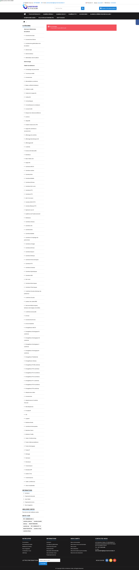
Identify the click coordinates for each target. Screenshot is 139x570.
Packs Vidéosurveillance (31, 442)
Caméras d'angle (30, 244)
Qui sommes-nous (51, 553)
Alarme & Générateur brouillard (100, 14)
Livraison (27, 493)
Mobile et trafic (29, 422)
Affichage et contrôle (31, 135)
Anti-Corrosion (29, 198)
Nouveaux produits (27, 544)
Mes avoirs (73, 546)
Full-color (27, 279)
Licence (27, 117)
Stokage (27, 454)
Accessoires (83, 14)
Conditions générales (52, 544)
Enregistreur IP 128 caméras (32, 365)
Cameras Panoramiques (32, 259)
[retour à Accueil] (24, 22)
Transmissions (29, 477)
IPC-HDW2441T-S (36, 526)
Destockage (61, 18)
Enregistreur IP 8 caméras (32, 388)
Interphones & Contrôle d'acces (31, 401)
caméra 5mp (27, 531)
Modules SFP (28, 470)
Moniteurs (28, 154)
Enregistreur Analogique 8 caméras (31, 352)
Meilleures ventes (28, 509)
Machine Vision (29, 430)
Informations (27, 490)
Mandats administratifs (52, 550)
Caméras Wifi (29, 275)
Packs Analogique (30, 446)
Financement (50, 548)
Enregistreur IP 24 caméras (32, 372)
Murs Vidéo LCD (29, 158)
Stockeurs (28, 462)
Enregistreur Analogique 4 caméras (31, 345)
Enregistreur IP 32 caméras (32, 376)
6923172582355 (33, 524)
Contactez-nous (26, 550)
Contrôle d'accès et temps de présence (32, 292)
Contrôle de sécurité (30, 312)
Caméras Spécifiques (31, 271)
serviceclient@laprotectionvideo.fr (105, 550)
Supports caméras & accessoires (30, 130)
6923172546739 (27, 528)
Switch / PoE (28, 473)
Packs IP (27, 450)
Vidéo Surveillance (29, 65)
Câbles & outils (29, 89)
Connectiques (29, 101)
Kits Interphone (29, 406)
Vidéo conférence (30, 481)
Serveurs (27, 458)
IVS (26, 414)
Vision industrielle (30, 485)
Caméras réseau (48, 14)
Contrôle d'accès (30, 297)
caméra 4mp (37, 528)
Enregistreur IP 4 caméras (32, 380)
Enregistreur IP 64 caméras (32, 384)
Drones (27, 316)
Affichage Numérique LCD (32, 139)
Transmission (28, 466)
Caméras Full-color (30, 186)
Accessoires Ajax (29, 35)
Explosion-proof (29, 210)
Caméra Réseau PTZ (30, 206)
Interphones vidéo (29, 18)
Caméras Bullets (29, 178)
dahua (25, 524)
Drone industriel (29, 323)
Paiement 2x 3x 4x (29, 502)
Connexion (113, 2)
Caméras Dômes (30, 182)
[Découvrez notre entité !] (69, 0)
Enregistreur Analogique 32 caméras (32, 339)
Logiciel (27, 418)
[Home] (25, 14)
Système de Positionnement (32, 214)
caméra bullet (38, 521)
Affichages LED (29, 143)
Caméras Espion (29, 252)
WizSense (28, 218)
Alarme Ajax (28, 50)
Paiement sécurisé (30, 496)
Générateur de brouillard (32, 57)
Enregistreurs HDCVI (30, 327)
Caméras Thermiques (31, 287)
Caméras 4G (28, 225)
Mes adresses (74, 548)
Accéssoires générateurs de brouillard (32, 45)
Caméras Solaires (30, 267)
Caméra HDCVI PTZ (30, 202)
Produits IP (28, 410)
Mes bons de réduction (77, 553)
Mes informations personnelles (79, 550)
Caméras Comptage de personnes (31, 239)
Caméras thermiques (31, 283)
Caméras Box (29, 174)
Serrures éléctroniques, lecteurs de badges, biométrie (32, 307)
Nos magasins (28, 505)
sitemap (24, 553)
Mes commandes (75, 542)
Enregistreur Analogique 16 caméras (31, 333)
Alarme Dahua (29, 53)
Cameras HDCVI (60, 14)
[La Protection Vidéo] (37, 6)
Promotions (25, 542)
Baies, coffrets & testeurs (31, 85)
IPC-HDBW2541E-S (28, 519)
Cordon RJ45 (28, 109)
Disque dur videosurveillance (33, 113)
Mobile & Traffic (29, 434)
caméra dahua (27, 521)
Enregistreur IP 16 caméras (32, 369)
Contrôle (27, 147)
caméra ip (26, 526)
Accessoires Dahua (30, 39)
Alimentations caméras (31, 81)
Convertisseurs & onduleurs (32, 105)
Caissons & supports (30, 93)
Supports (27, 162)
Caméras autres (29, 170)
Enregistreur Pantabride (31, 357)
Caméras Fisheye (30, 255)
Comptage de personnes (32, 69)
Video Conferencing (30, 438)
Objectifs (27, 121)
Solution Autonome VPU (46, 18)
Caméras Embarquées (31, 426)
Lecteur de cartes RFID (31, 301)
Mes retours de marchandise (78, 544)
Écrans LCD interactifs (31, 151)
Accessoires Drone (30, 319)
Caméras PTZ (72, 14)
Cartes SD (28, 97)
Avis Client (27, 499)
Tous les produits (34, 14)
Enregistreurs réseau (30, 361)
